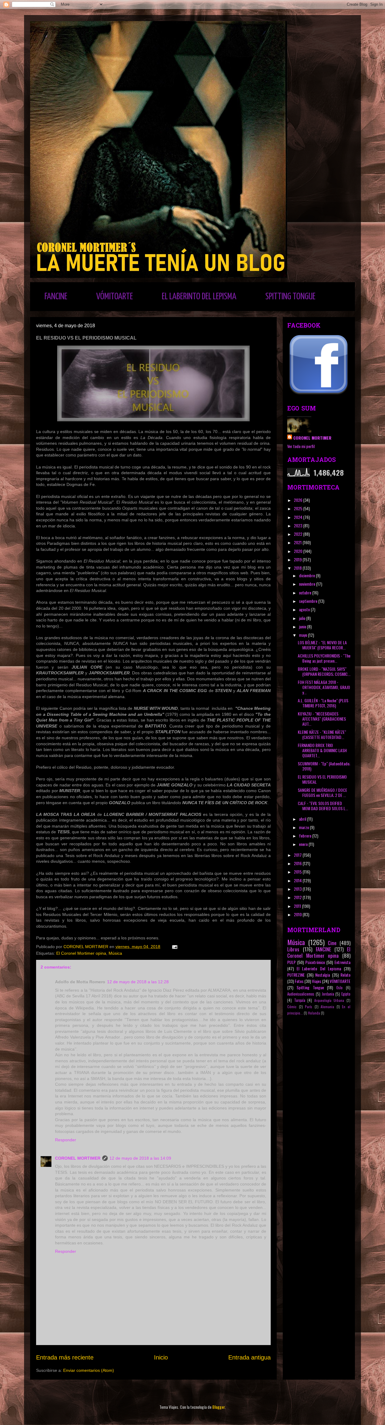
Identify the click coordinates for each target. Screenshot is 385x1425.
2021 (298, 542)
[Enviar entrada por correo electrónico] (174, 946)
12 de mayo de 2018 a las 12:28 (138, 981)
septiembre (308, 601)
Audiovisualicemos (300, 994)
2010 (298, 914)
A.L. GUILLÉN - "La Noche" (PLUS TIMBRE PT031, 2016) (323, 703)
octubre (305, 592)
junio (303, 626)
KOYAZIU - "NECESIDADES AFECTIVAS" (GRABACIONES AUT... (322, 718)
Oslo (339, 987)
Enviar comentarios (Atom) (88, 1370)
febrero (305, 835)
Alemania (327, 1006)
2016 (298, 863)
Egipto (345, 994)
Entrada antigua (249, 1357)
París (308, 1006)
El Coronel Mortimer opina (81, 953)
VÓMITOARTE (114, 296)
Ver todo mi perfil (301, 446)
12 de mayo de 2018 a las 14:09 (140, 1158)
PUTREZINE (296, 975)
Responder (65, 1139)
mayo (303, 635)
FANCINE (56, 296)
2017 (298, 855)
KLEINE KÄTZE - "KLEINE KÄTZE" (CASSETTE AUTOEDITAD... (322, 734)
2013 (298, 889)
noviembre (307, 584)
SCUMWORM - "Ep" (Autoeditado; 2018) (324, 766)
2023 (298, 525)
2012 (298, 897)
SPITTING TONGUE (290, 296)
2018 (298, 568)
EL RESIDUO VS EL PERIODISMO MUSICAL (322, 779)
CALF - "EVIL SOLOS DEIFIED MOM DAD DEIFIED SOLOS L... (323, 805)
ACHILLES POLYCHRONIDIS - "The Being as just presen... (324, 658)
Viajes (316, 981)
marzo (304, 827)
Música (115, 953)
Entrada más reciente (65, 1357)
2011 (298, 906)
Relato (345, 975)
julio (302, 618)
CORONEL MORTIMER (77, 1158)
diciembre (307, 575)
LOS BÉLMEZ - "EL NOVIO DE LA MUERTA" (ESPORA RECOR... (322, 645)
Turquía (299, 1000)
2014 (298, 880)
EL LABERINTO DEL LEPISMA (199, 296)
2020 (298, 551)
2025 (298, 508)
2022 (298, 534)
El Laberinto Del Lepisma (319, 968)
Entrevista (342, 962)
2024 (298, 517)
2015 (298, 871)
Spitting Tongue (310, 987)
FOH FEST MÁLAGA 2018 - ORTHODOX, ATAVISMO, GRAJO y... (324, 687)
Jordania (328, 994)
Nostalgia (322, 975)
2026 (298, 500)
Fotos (299, 981)
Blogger (218, 1407)
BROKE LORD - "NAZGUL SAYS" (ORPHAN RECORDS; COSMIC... (324, 671)
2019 (298, 559)
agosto (305, 609)
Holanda (314, 1013)
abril (303, 819)
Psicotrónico (315, 962)
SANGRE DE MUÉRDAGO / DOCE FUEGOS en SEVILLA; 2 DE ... (322, 792)
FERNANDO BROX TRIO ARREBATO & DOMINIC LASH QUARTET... (322, 750)
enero (304, 844)
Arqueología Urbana (329, 1000)
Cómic (292, 1006)
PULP (291, 962)
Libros (293, 949)
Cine (332, 943)
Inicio (161, 1357)
